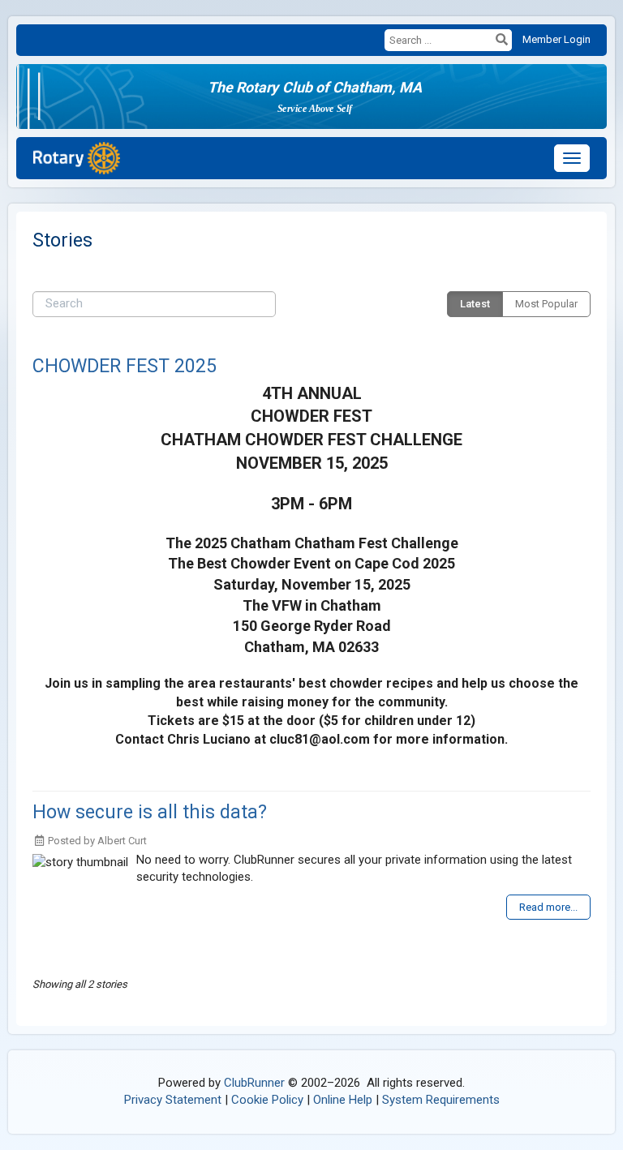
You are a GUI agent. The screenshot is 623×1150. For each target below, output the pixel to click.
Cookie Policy (267, 1099)
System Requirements (441, 1099)
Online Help (342, 1099)
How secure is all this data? (149, 812)
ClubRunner (254, 1082)
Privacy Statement (172, 1099)
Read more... (548, 907)
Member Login (556, 39)
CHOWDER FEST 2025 (124, 366)
